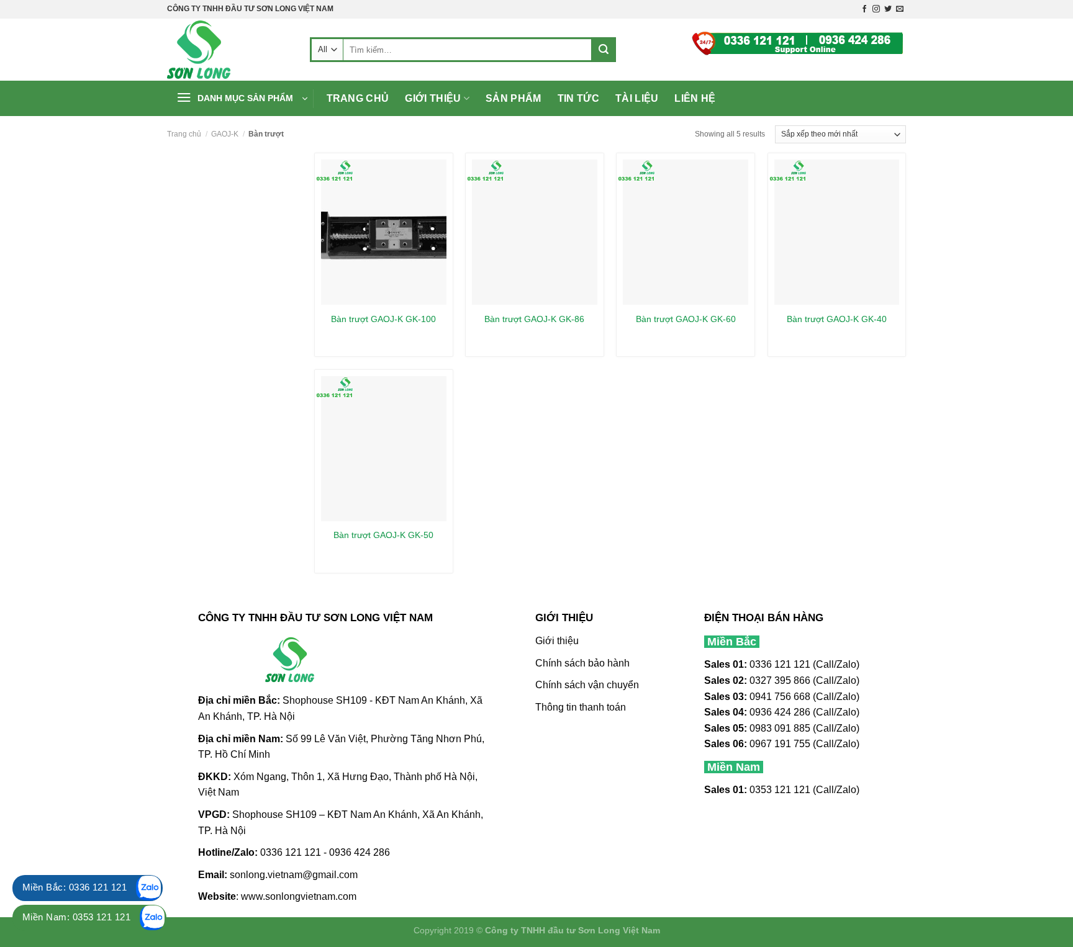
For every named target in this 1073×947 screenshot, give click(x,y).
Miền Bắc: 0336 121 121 (74, 887)
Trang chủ (358, 98)
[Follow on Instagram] (876, 9)
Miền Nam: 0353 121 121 (76, 917)
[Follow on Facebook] (864, 9)
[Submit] (603, 49)
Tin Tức (578, 98)
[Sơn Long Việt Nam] (229, 50)
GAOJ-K (224, 134)
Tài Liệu (637, 98)
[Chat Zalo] (149, 888)
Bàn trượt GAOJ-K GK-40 (837, 319)
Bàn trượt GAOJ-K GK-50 (383, 535)
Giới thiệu (433, 98)
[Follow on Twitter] (888, 9)
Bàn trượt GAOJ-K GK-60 (686, 319)
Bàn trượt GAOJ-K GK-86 (534, 319)
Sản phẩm (513, 98)
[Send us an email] (899, 9)
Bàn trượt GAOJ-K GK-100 (383, 319)
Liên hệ (694, 98)
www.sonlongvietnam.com (298, 896)
